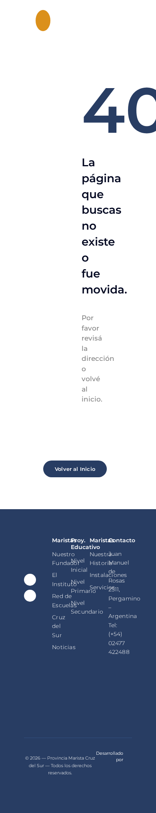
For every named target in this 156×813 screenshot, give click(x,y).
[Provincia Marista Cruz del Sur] (120, 697)
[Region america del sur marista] (36, 699)
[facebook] (30, 580)
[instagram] (30, 596)
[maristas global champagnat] (64, 697)
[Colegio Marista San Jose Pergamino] (26, 19)
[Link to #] (43, 20)
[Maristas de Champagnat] (92, 698)
